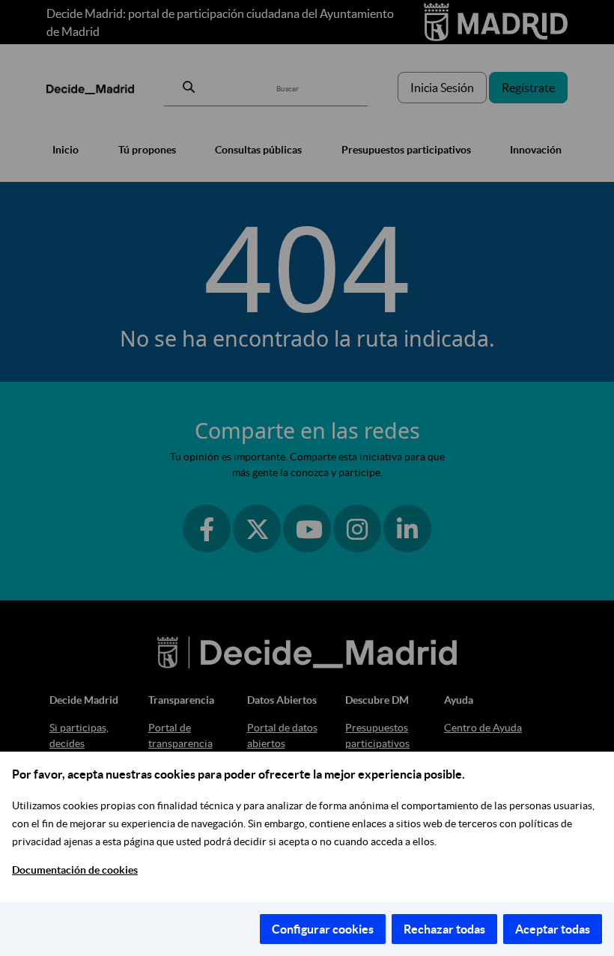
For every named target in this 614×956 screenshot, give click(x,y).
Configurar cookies (323, 929)
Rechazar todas (444, 929)
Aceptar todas (552, 929)
